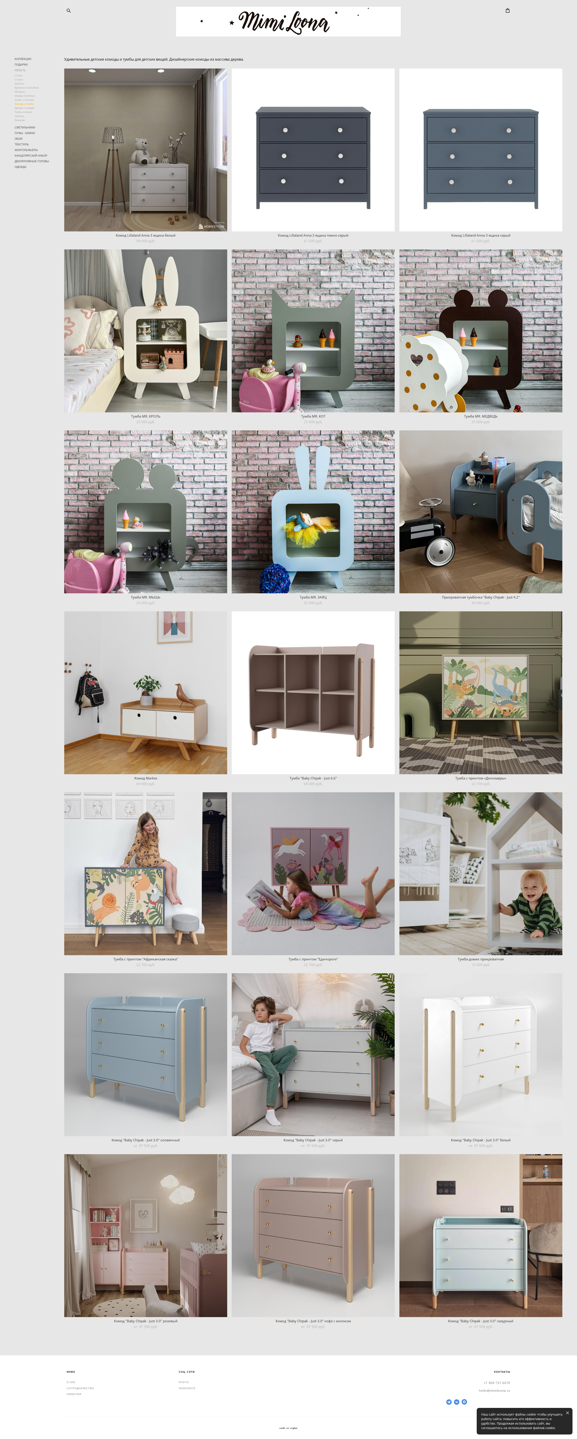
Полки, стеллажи (24, 99)
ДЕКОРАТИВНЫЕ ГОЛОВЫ (32, 161)
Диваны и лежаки (24, 108)
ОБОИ (19, 138)
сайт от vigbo (288, 1428)
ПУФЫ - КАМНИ (25, 133)
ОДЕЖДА (20, 167)
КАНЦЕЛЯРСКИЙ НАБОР (31, 155)
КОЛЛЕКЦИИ (23, 59)
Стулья (19, 79)
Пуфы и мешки (23, 112)
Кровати (19, 83)
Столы (18, 75)
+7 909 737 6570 (497, 1383)
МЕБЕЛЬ (20, 70)
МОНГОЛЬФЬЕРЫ (26, 150)
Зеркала (19, 116)
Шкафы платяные (25, 95)
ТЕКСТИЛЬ (22, 144)
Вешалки (20, 120)
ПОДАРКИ (21, 64)
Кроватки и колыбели (27, 87)
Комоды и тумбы (24, 104)
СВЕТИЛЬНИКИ (25, 127)
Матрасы (20, 91)
